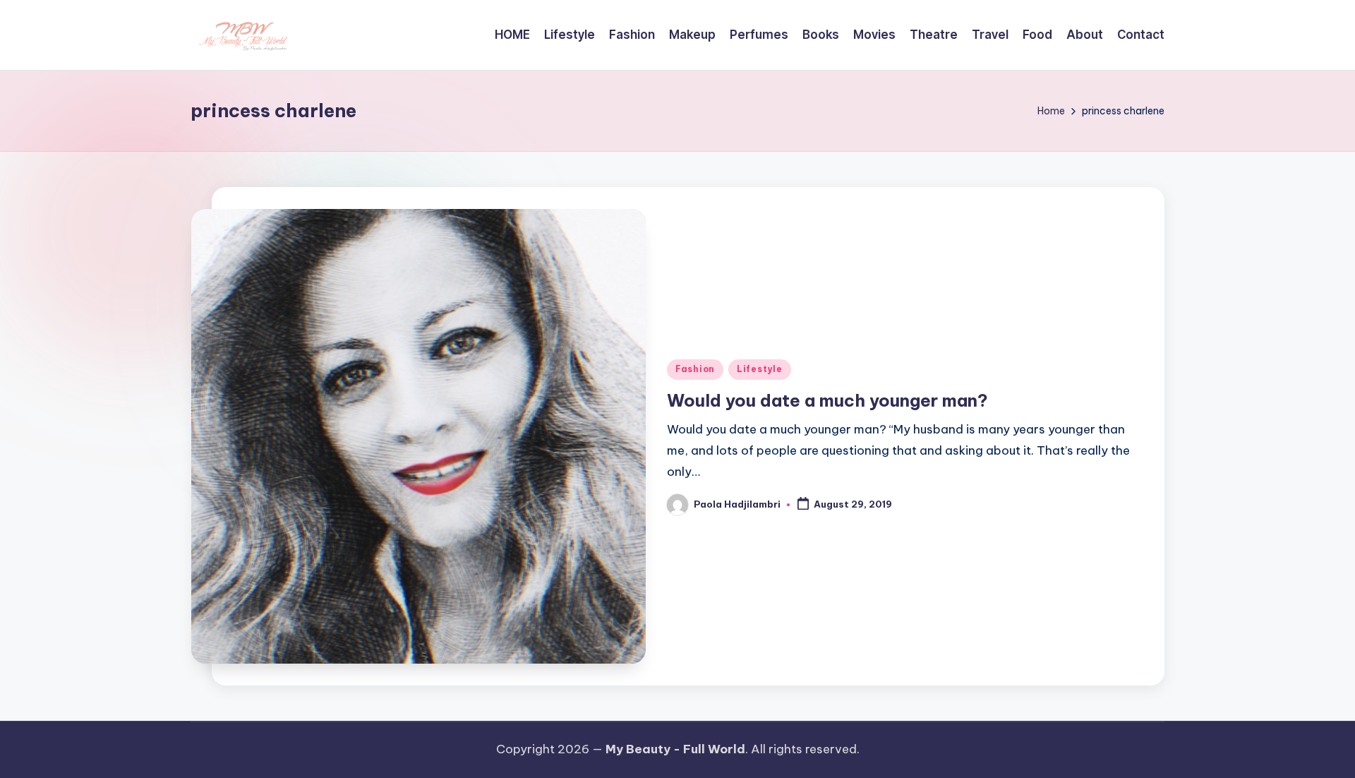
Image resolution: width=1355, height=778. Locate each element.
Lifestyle (759, 369)
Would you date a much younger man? (827, 400)
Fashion (695, 369)
